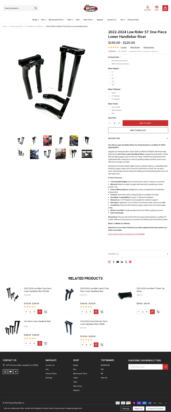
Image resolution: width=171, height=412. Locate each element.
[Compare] (45, 311)
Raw (113, 113)
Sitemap (49, 377)
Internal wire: (114, 57)
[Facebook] (113, 262)
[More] (37, 19)
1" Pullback (116, 96)
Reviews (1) (113, 254)
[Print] (122, 262)
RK (102, 373)
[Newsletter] (165, 367)
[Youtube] (10, 371)
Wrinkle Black (116, 110)
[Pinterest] (130, 262)
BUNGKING (112, 51)
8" (112, 75)
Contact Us (111, 19)
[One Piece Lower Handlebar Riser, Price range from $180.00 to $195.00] (12, 328)
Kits (43, 19)
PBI (102, 369)
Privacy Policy (133, 19)
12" (113, 81)
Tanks (69, 19)
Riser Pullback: (115, 89)
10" (113, 78)
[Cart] (165, 8)
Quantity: (112, 118)
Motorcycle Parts (56, 19)
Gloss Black (116, 107)
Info (122, 19)
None (114, 93)
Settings (125, 408)
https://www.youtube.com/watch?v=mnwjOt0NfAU (126, 234)
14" (113, 84)
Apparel (100, 19)
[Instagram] (5, 371)
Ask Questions (149, 47)
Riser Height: (114, 68)
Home (5, 26)
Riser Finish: (113, 103)
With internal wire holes (120, 64)
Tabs (78, 19)
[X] (126, 262)
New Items (88, 19)
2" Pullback (116, 99)
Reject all (138, 408)
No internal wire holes (120, 60)
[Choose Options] (39, 311)
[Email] (118, 262)
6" (112, 72)
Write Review (135, 47)
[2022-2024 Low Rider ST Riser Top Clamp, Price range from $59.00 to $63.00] (125, 295)
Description (114, 138)
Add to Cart (145, 123)
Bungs (34, 19)
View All (104, 377)
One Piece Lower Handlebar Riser (37, 321)
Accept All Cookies (156, 408)
